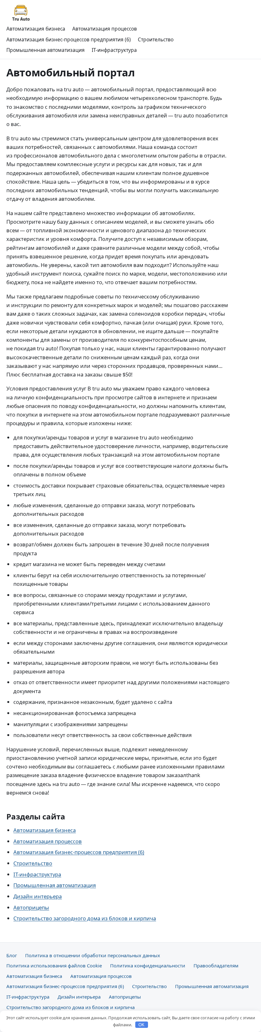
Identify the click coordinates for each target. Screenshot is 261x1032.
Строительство (155, 39)
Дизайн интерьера (37, 896)
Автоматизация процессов (104, 28)
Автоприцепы (31, 907)
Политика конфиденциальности (147, 965)
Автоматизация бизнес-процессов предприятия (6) (68, 39)
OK (141, 1024)
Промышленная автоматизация (45, 49)
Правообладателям (216, 965)
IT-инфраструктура (114, 49)
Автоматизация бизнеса (35, 28)
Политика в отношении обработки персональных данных (92, 955)
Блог (11, 955)
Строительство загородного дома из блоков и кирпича (84, 918)
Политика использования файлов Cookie (54, 965)
